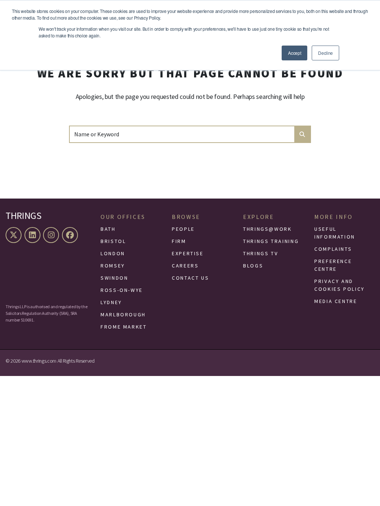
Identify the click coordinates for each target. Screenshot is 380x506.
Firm (179, 241)
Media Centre (335, 301)
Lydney (111, 302)
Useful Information (334, 233)
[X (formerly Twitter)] (14, 235)
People (183, 229)
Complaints (333, 249)
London (113, 253)
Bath (108, 229)
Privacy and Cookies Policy (339, 285)
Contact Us (190, 277)
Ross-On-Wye (122, 290)
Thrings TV (260, 253)
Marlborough (123, 314)
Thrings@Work (267, 229)
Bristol (113, 241)
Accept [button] (294, 53)
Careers (185, 265)
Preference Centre (333, 265)
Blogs (253, 265)
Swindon (114, 277)
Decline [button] (325, 53)
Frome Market (124, 326)
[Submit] (302, 134)
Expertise (188, 253)
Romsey (113, 265)
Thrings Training (271, 241)
